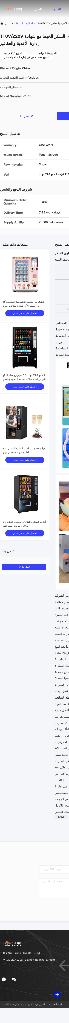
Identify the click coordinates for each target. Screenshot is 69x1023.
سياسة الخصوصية (55, 1004)
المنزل (37, 9)
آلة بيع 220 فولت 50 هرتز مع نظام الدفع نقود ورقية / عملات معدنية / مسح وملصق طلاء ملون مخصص (24, 379)
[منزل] (14, 8)
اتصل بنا (25, 116)
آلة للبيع (29, 23)
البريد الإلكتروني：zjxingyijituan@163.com (30, 959)
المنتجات (55, 9)
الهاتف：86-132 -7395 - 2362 (23, 953)
